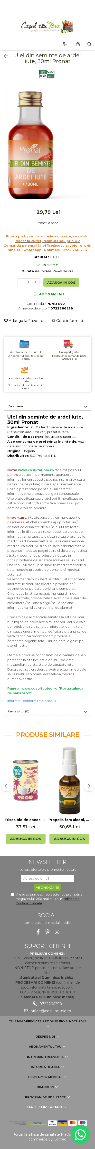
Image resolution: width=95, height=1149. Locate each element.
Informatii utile (46, 1067)
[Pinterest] (47, 932)
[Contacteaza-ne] (65, 44)
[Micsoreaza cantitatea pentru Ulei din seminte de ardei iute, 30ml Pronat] (21, 282)
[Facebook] (38, 932)
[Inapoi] (3, 56)
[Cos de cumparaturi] (78, 44)
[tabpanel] (47, 146)
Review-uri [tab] (18, 711)
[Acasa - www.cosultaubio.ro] (47, 26)
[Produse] (6, 45)
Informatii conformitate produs (31, 701)
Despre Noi (46, 1036)
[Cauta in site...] (89, 44)
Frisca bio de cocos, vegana (26, 820)
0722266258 (50, 1003)
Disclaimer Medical (45, 1077)
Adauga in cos (61, 282)
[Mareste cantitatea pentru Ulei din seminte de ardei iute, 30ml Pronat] (35, 282)
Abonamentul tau (45, 1046)
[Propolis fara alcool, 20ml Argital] (69, 781)
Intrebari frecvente (46, 1057)
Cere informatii (69, 320)
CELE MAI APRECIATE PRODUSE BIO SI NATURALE (47, 1021)
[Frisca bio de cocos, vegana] (26, 781)
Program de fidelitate (45, 1097)
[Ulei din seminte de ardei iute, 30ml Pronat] (47, 146)
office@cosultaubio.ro (50, 1011)
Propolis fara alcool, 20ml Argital (69, 820)
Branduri (46, 1087)
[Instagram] (57, 932)
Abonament (51, 294)
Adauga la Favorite (25, 320)
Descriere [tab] (15, 406)
